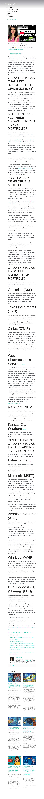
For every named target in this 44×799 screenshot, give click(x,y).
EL (30, 461)
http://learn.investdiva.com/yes (15, 49)
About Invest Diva (15, 797)
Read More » (10, 710)
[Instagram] (10, 665)
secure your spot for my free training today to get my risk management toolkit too (22, 627)
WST (23, 364)
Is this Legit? (24, 797)
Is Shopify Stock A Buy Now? (17, 641)
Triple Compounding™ (26, 660)
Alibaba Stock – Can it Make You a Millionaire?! (21, 643)
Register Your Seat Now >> (16, 53)
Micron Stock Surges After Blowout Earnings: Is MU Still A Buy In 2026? (29, 685)
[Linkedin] (12, 665)
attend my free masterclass (24, 168)
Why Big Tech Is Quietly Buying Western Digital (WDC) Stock (13, 729)
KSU (24, 429)
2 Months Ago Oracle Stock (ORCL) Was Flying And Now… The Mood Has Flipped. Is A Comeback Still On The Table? (14, 769)
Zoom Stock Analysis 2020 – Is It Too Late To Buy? (22, 645)
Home (8, 797)
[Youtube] (13, 665)
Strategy (31, 797)
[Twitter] (15, 665)
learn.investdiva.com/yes (14, 403)
